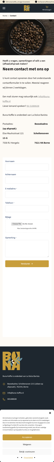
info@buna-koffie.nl (15, 393)
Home (5, 15)
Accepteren (27, 437)
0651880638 (12, 399)
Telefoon (9, 203)
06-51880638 (33, 106)
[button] (50, 413)
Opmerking (10, 237)
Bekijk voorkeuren (27, 452)
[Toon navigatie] (4, 8)
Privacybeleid (28, 457)
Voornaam (9, 161)
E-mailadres (11, 188)
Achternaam (10, 174)
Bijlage (8, 217)
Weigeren (27, 444)
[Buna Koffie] (27, 8)
